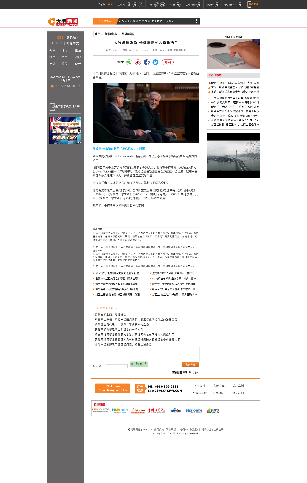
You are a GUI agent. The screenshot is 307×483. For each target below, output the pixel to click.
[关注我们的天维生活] (178, 4)
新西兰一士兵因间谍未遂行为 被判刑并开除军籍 (175, 284)
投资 (52, 57)
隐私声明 (171, 429)
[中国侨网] (175, 411)
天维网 (121, 5)
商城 (52, 63)
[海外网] (119, 411)
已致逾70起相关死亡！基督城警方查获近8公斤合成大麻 (118, 278)
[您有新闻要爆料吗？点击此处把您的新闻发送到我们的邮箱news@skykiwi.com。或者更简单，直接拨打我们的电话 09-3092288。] (168, 62)
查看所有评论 (179, 372)
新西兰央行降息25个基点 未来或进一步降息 (146, 21)
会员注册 (218, 429)
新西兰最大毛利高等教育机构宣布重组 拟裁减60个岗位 (118, 284)
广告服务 (183, 429)
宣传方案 (219, 385)
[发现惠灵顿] (240, 4)
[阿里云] (101, 410)
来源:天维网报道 (177, 50)
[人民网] (138, 411)
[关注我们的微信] (135, 4)
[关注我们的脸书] (141, 4)
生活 (78, 50)
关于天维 (199, 385)
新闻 (52, 50)
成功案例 (238, 385)
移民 (64, 57)
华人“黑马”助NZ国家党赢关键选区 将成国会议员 (118, 273)
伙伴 (78, 63)
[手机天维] (252, 4)
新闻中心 (111, 34)
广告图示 (219, 393)
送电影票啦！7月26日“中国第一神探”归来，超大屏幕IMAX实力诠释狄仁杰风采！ (175, 273)
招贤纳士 (207, 429)
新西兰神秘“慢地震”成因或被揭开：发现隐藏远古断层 (118, 294)
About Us (147, 429)
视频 (78, 57)
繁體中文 (72, 43)
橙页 (64, 63)
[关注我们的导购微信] (217, 4)
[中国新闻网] (157, 411)
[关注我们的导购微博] (156, 4)
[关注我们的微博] (129, 4)
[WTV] (213, 411)
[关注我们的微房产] (199, 4)
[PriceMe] (194, 411)
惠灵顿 (71, 37)
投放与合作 (200, 393)
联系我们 (238, 393)
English (102, 4)
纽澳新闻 (128, 34)
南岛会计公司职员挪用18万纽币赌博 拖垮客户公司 (118, 289)
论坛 (64, 50)
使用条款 (159, 429)
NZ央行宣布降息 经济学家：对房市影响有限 (175, 278)
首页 (97, 34)
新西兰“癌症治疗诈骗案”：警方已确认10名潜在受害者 (175, 294)
